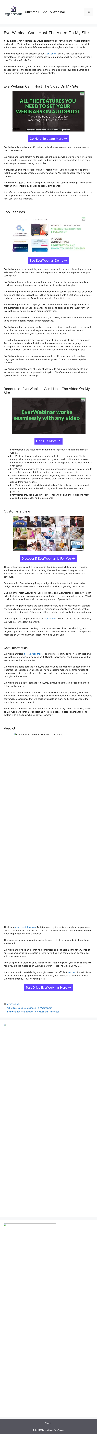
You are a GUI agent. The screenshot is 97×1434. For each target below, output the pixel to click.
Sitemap (48, 1423)
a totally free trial (32, 654)
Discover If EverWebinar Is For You (46, 558)
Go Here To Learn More (46, 138)
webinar (72, 972)
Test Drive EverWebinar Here (46, 987)
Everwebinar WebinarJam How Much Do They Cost (33, 1011)
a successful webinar (26, 927)
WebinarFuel (50, 618)
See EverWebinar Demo (46, 260)
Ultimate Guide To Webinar (45, 12)
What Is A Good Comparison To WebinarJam (29, 1008)
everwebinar (13, 1004)
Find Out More (46, 441)
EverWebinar (51, 53)
